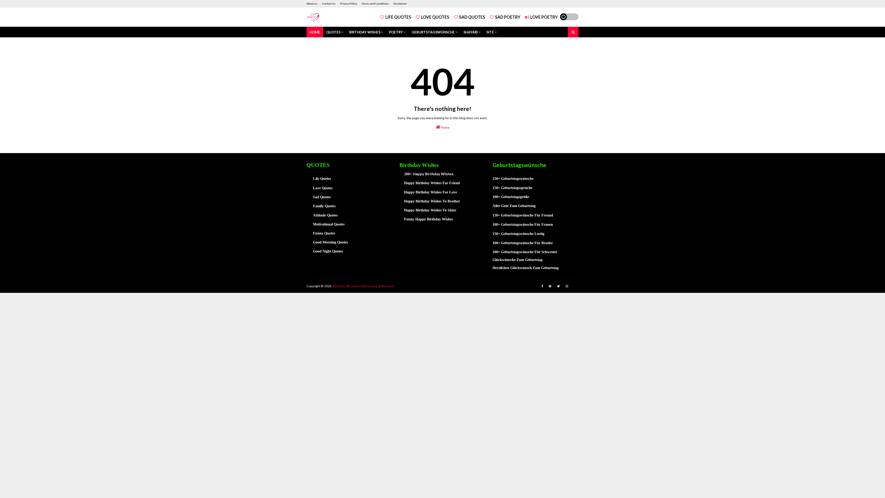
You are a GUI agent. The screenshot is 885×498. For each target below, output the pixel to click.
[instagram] (566, 286)
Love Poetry (544, 17)
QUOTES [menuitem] (333, 32)
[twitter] (558, 286)
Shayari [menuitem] (470, 32)
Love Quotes (435, 17)
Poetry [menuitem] (396, 32)
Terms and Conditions (375, 3)
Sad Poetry (507, 17)
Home (444, 127)
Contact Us (329, 3)
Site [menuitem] (490, 32)
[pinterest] (550, 286)
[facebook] (542, 286)
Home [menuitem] (315, 32)
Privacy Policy (348, 3)
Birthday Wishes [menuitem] (364, 32)
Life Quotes (398, 17)
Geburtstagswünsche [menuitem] (433, 32)
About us (312, 3)
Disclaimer (400, 3)
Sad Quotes (472, 17)
